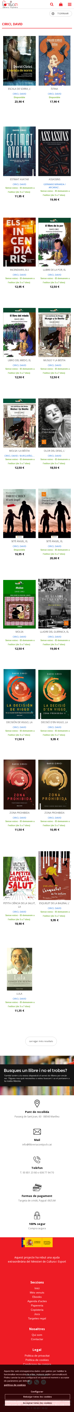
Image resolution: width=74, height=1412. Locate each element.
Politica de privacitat (37, 1355)
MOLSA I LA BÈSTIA (19, 450)
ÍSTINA (54, 88)
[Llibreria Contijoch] (9, 5)
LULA (19, 993)
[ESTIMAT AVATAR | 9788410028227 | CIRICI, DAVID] (19, 150)
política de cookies (15, 1384)
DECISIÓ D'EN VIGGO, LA (54, 722)
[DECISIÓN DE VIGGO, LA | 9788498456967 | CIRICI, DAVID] (19, 693)
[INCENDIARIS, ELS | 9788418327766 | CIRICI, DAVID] (19, 241)
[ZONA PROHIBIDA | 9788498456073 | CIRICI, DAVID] (19, 784)
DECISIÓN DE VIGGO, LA (19, 722)
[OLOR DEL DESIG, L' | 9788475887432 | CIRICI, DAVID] (54, 422)
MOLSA (19, 631)
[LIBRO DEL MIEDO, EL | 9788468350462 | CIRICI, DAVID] (19, 331)
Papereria (37, 1305)
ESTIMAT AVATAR (19, 179)
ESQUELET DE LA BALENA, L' (54, 903)
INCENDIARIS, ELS (19, 269)
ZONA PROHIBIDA (19, 812)
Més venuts (37, 1292)
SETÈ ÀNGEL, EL (19, 541)
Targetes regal (37, 1318)
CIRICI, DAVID (19, 93)
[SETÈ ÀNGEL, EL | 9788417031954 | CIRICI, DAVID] (19, 512)
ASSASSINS (54, 179)
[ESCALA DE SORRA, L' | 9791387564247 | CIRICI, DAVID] (19, 60)
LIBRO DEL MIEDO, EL (19, 360)
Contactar (37, 1339)
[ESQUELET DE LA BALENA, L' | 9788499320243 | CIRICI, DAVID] (54, 874)
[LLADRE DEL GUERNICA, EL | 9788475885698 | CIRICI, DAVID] (54, 603)
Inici (37, 1288)
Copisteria (37, 1309)
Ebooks (37, 1296)
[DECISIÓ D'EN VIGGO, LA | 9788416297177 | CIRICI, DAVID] (54, 693)
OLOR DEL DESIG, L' (54, 450)
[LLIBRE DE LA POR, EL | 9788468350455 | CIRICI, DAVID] (54, 241)
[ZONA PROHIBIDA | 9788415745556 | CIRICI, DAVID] (54, 784)
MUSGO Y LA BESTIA (54, 360)
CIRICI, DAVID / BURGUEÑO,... (19, 455)
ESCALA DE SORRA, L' (19, 88)
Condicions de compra (37, 1364)
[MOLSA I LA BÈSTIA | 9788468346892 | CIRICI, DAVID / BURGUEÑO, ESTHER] (19, 422)
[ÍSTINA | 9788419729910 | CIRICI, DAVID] (54, 60)
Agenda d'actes (37, 1301)
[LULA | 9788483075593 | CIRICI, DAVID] (19, 965)
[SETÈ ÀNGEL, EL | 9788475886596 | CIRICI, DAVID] (54, 512)
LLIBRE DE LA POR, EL (54, 269)
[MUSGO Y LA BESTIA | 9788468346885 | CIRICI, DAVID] (54, 331)
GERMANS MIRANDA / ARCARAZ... (54, 186)
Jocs (37, 1314)
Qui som (37, 1334)
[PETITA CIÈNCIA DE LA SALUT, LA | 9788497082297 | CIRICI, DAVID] (19, 874)
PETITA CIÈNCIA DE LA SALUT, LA (19, 905)
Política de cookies (37, 1359)
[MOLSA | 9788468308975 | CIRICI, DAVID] (19, 603)
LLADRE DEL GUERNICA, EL (54, 631)
